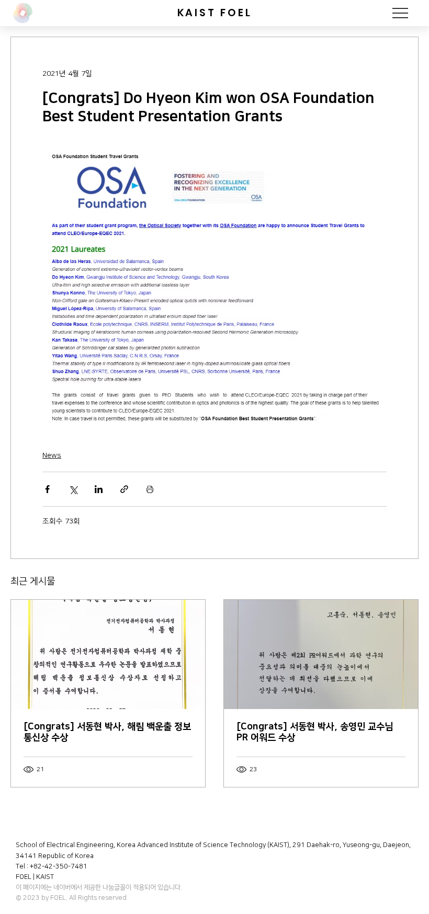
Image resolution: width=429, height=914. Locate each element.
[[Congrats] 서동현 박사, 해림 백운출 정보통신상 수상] (108, 654)
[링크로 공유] (124, 489)
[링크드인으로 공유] (99, 489)
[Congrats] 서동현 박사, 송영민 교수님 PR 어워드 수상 (314, 732)
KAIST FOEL (214, 13)
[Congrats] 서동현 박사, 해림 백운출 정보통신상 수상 (107, 732)
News (51, 455)
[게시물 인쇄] (150, 489)
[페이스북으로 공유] (47, 489)
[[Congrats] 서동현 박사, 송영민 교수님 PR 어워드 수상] (321, 654)
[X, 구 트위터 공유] (73, 489)
